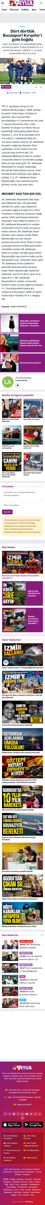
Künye (38, 1172)
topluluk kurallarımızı (26, 520)
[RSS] (22, 1118)
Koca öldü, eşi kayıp (31, 419)
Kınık (22, 1190)
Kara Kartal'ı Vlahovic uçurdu (28, 981)
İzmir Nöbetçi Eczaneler (11, 1137)
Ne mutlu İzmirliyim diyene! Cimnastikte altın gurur (30, 993)
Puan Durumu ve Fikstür (12, 1151)
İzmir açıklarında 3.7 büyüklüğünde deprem (30, 970)
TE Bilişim (29, 1202)
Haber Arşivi (32, 1158)
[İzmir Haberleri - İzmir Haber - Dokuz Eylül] (21, 3)
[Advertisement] (22, 1035)
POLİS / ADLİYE (26, 941)
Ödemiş (26, 1192)
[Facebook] (5, 1114)
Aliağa (12, 1179)
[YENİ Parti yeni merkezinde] (11, 435)
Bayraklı (37, 1179)
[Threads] (35, 1114)
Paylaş (7, 87)
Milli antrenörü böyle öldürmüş (10, 420)
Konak (28, 1190)
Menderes (36, 1190)
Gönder (7, 512)
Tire (19, 1195)
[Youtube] (27, 1114)
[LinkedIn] (22, 1114)
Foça (17, 1184)
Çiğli (6, 1184)
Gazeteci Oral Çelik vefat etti (31, 447)
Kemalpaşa (8, 1190)
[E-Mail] (18, 385)
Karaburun (22, 1187)
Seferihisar (35, 1192)
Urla (32, 1195)
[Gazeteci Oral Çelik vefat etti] (33, 435)
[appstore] (12, 1125)
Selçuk (14, 1195)
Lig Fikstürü (8, 1172)
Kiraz (16, 1190)
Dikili (12, 1184)
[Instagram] (18, 1114)
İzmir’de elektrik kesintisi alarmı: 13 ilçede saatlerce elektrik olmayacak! (30, 958)
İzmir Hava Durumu (30, 1137)
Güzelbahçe (34, 1184)
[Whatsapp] (40, 1114)
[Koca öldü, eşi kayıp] (33, 408)
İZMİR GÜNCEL (26, 953)
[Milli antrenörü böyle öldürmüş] (11, 408)
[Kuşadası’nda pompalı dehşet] (33, 461)
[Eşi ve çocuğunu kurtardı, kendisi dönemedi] (11, 461)
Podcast (26, 1174)
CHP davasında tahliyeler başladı (29, 946)
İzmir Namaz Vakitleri (11, 1144)
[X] (10, 1114)
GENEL (22, 26)
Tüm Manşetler (32, 1150)
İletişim (18, 1174)
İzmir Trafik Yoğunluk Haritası (31, 1144)
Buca (31, 1182)
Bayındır (28, 1179)
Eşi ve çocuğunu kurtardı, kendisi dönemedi (9, 475)
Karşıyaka (33, 1187)
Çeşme (37, 1182)
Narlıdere (18, 1192)
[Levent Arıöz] (8, 382)
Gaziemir (24, 1184)
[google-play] (33, 1125)
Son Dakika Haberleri (10, 1159)
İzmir (4, 9)
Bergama (7, 1182)
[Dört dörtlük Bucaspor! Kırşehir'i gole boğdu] (22, 71)
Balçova (20, 1179)
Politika (25, 9)
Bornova (24, 1182)
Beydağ (16, 1182)
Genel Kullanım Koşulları (24, 1172)
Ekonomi (14, 9)
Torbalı (26, 1195)
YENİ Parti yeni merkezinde (8, 447)
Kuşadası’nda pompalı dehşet (32, 474)
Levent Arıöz (13, 93)
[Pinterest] (14, 1114)
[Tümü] (42, 935)
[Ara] (41, 3)
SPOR (22, 976)
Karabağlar (12, 1187)
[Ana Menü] (3, 3)
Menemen (8, 1192)
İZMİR (6, 1179)
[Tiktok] (31, 1114)
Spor (34, 9)
